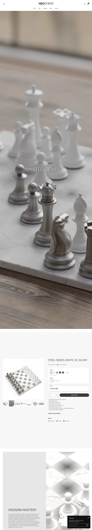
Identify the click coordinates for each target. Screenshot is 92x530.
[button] (4, 4)
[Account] (85, 4)
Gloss (57, 380)
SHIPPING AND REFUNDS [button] (54, 413)
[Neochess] (46, 4)
